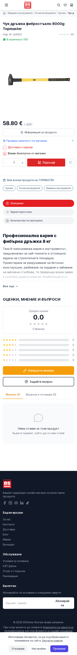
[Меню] (6, 5)
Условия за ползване (16, 561)
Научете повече (52, 640)
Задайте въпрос (41, 381)
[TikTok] (27, 503)
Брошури (8, 544)
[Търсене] (58, 5)
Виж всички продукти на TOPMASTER (30, 180)
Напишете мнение (41, 370)
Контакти (8, 524)
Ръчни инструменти (45, 13)
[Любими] (65, 5)
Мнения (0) (13, 394)
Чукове (62, 13)
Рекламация (10, 576)
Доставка (9, 529)
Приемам (59, 648)
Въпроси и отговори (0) (41, 394)
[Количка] (71, 5)
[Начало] (4, 13)
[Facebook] (4, 503)
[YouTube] (16, 503)
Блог (6, 534)
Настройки (39, 648)
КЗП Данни (9, 566)
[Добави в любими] (70, 162)
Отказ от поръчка (14, 571)
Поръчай (49, 162)
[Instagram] (10, 503)
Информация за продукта (41, 132)
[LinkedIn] (22, 503)
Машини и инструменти (20, 13)
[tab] (38, 203)
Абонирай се (62, 603)
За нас (7, 519)
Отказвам (18, 648)
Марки (7, 539)
